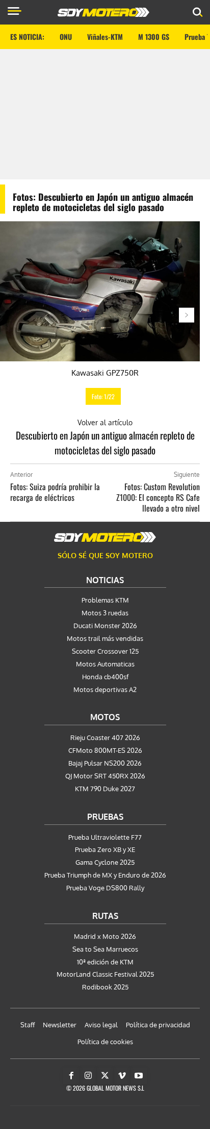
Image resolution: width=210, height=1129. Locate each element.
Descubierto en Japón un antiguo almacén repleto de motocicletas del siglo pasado (105, 442)
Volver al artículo (105, 422)
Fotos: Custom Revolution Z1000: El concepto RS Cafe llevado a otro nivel (158, 497)
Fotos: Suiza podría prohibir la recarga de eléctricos (55, 491)
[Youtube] (138, 1076)
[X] (105, 1076)
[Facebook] (71, 1076)
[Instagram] (88, 1076)
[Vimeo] (122, 1076)
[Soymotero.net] (105, 537)
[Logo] (103, 12)
